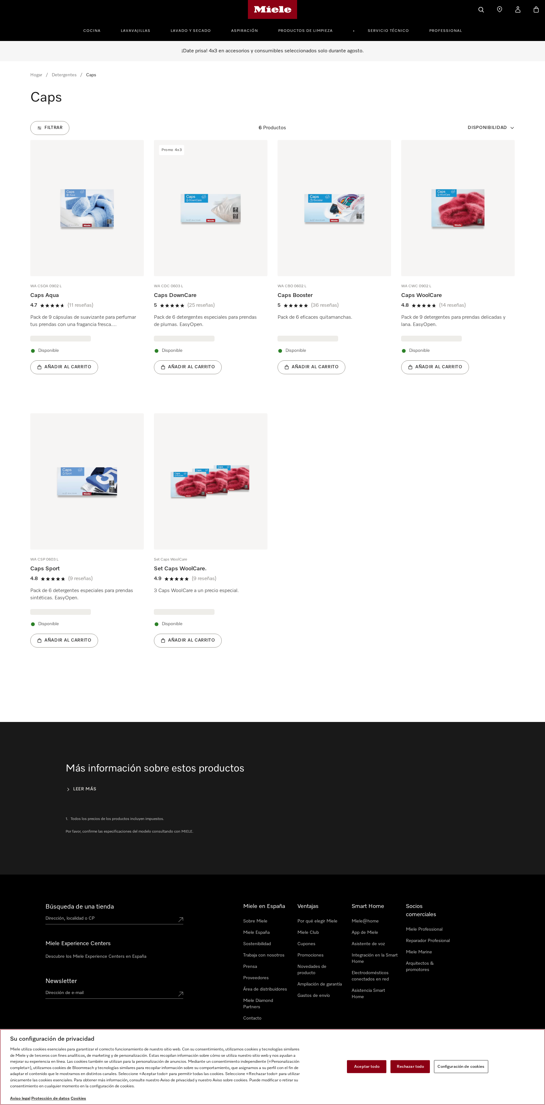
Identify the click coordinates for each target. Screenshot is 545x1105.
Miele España (256, 932)
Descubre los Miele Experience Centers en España (95, 956)
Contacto (252, 1018)
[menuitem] (95, 30)
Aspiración (244, 31)
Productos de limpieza (305, 31)
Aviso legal (20, 1098)
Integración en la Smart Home (375, 958)
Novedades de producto (311, 969)
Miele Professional (424, 929)
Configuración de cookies (460, 1066)
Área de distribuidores (265, 989)
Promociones (310, 955)
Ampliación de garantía (319, 984)
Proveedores (256, 978)
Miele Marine (419, 952)
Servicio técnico (388, 31)
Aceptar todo (366, 1066)
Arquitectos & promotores (420, 966)
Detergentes (64, 75)
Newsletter (61, 981)
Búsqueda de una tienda (79, 907)
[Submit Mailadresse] (180, 994)
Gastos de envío (313, 995)
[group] (87, 266)
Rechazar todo (410, 1066)
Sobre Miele (255, 921)
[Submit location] (180, 919)
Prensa (250, 966)
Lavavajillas (135, 31)
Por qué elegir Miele (317, 921)
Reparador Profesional (428, 941)
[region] (272, 1067)
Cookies (78, 1098)
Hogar (36, 75)
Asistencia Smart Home (368, 993)
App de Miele (365, 932)
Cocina (92, 31)
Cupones (306, 944)
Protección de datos (50, 1098)
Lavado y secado (191, 31)
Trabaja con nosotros (263, 955)
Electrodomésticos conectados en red (370, 976)
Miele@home (365, 921)
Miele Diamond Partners (258, 1003)
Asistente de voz (368, 944)
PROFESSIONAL (445, 31)
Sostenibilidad (257, 944)
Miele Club (308, 932)
